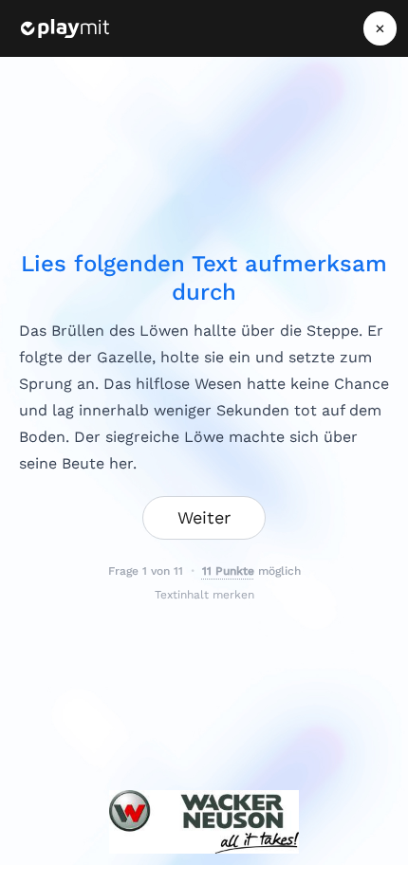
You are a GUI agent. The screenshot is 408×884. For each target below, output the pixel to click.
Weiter (204, 517)
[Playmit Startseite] (65, 28)
